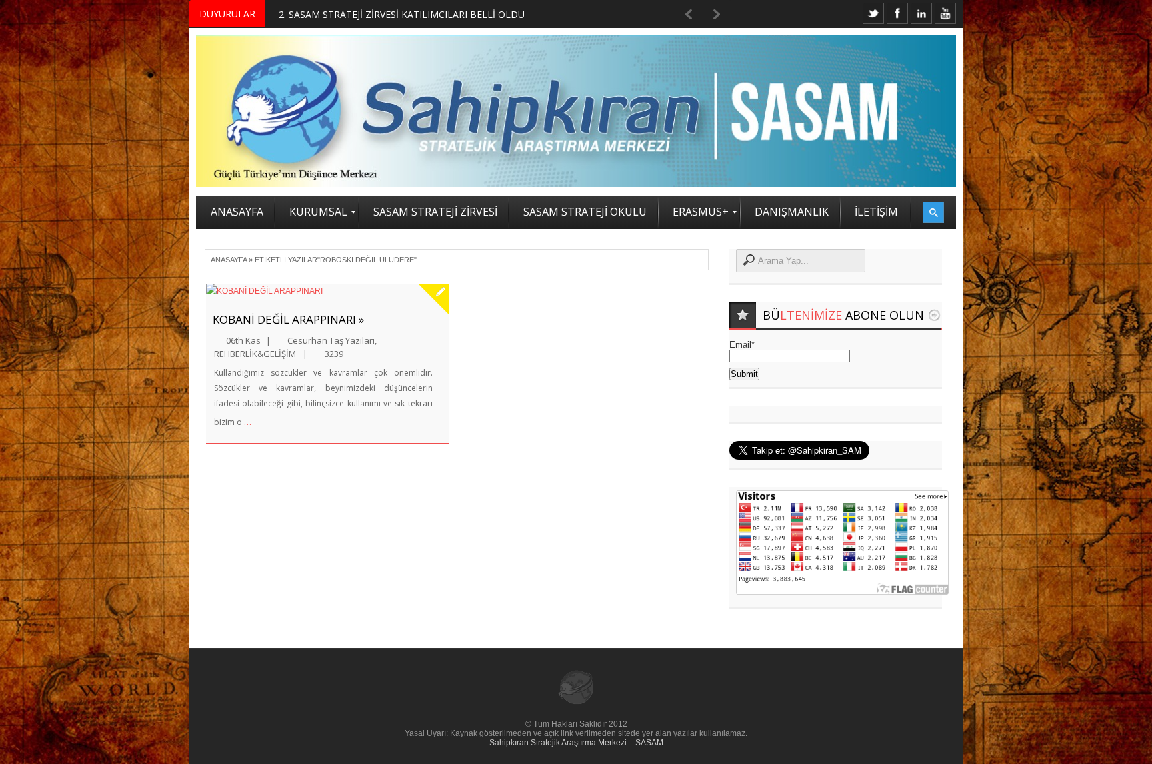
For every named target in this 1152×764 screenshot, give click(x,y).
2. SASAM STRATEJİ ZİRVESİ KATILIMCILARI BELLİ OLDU (402, 14)
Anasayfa (229, 260)
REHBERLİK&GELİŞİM (255, 354)
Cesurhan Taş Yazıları (331, 340)
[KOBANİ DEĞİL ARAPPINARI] (327, 291)
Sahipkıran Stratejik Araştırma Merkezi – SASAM (576, 742)
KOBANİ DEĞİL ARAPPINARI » (288, 319)
